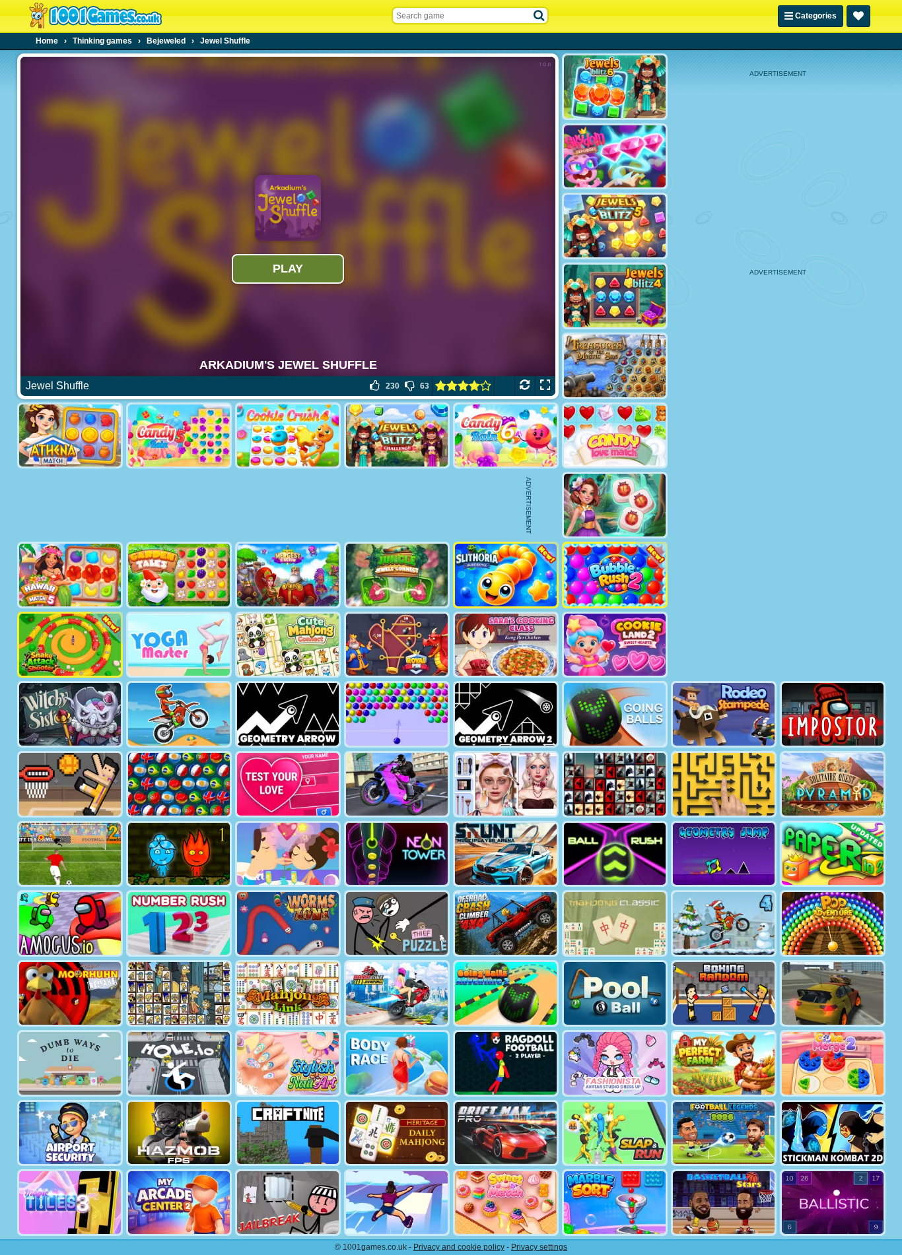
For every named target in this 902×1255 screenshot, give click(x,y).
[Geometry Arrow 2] (506, 714)
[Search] (539, 16)
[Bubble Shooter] (397, 714)
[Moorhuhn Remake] (70, 993)
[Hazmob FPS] (179, 1133)
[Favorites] (858, 16)
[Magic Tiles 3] (70, 1202)
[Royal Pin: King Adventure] (397, 645)
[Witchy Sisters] (70, 714)
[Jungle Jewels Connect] (397, 575)
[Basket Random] (70, 784)
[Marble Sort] (615, 1202)
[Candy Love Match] (615, 435)
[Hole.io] (179, 1063)
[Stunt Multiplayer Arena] (506, 854)
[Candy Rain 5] (179, 435)
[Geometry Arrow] (288, 714)
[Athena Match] (70, 435)
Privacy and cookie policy (458, 1247)
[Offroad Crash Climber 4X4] (506, 923)
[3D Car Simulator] (832, 993)
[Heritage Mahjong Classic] (397, 1133)
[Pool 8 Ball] (615, 993)
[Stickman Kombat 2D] (832, 1133)
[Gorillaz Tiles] (615, 784)
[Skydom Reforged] (615, 156)
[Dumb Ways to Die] (70, 1063)
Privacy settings (539, 1247)
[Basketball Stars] (724, 1202)
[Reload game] (524, 386)
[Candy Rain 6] (506, 435)
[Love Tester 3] (288, 784)
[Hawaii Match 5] (70, 575)
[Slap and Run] (615, 1133)
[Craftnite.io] (288, 1133)
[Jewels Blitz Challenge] (397, 435)
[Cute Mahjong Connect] (288, 645)
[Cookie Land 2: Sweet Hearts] (615, 645)
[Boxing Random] (724, 993)
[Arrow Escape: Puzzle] (724, 784)
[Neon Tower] (397, 854)
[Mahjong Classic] (615, 923)
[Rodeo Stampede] (724, 714)
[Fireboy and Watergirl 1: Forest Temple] (179, 854)
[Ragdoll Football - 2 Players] (506, 1063)
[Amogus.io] (70, 923)
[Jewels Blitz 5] (615, 226)
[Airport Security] (70, 1133)
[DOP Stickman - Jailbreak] (288, 1202)
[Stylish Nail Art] (288, 1063)
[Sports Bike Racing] (397, 784)
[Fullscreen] (545, 386)
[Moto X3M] (179, 714)
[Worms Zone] (288, 923)
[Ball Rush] (615, 854)
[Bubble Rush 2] (615, 575)
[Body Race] (397, 1063)
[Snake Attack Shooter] (70, 645)
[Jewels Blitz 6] (615, 86)
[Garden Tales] (179, 575)
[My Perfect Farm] (724, 1063)
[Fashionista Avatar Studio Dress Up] (615, 1063)
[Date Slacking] (288, 854)
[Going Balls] (615, 714)
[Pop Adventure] (832, 923)
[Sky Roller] (397, 1202)
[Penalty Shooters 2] (70, 854)
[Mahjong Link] (288, 993)
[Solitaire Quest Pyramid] (832, 784)
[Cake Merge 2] (832, 1063)
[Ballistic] (832, 1202)
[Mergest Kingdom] (288, 575)
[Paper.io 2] (832, 854)
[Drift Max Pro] (506, 1133)
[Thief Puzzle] (397, 923)
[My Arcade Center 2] (179, 1202)
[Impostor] (832, 714)
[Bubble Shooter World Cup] (179, 784)
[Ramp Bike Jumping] (397, 993)
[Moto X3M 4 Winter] (724, 923)
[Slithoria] (506, 575)
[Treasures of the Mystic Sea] (615, 366)
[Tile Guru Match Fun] (615, 505)
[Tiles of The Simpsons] (179, 993)
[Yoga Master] (179, 645)
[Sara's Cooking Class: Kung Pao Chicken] (506, 645)
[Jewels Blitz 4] (615, 296)
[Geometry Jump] (724, 854)
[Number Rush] (179, 923)
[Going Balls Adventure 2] (506, 993)
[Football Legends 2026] (724, 1133)
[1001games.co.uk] (95, 16)
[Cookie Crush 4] (288, 435)
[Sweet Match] (506, 1202)
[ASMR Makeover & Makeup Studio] (506, 784)
